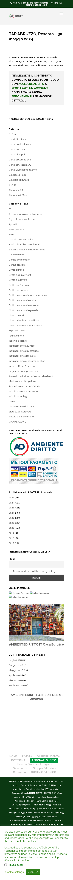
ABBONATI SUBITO (44, 760)
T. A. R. (12, 185)
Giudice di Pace (18, 175)
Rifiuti (12, 401)
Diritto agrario (16, 269)
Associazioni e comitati (21, 239)
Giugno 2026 (16, 665)
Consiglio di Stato (18, 139)
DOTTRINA (18, 760)
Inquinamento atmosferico (24, 351)
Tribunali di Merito (19, 195)
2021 (11, 523)
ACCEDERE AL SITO (31, 84)
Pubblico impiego (18, 396)
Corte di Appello (18, 154)
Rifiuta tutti (15, 864)
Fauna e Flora (16, 335)
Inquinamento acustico (22, 345)
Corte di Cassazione (20, 159)
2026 (11, 497)
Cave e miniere (17, 254)
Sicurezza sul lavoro (20, 411)
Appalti (13, 224)
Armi (11, 234)
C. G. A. (12, 134)
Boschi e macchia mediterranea (27, 249)
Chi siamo (19, 772)
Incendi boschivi (18, 340)
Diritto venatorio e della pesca (26, 325)
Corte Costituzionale (20, 144)
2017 (11, 543)
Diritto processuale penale (23, 310)
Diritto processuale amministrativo (28, 295)
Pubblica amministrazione (23, 391)
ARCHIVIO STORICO (43, 772)
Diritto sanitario (17, 315)
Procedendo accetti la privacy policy (34, 571)
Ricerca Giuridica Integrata (34, 764)
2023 (11, 512)
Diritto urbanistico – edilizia (24, 320)
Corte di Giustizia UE (20, 164)
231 (11, 209)
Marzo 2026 (15, 680)
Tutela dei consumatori (22, 416)
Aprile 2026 (15, 675)
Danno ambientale (19, 259)
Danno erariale (17, 265)
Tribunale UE (16, 190)
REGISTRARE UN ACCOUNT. (30, 88)
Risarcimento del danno (22, 406)
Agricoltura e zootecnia (22, 219)
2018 (11, 538)
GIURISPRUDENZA (48, 756)
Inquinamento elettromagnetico (27, 361)
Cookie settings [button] (14, 871)
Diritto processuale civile (22, 300)
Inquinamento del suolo (22, 356)
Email (12, 559)
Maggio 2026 (16, 670)
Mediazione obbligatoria (22, 381)
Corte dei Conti (17, 149)
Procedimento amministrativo (25, 386)
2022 (11, 517)
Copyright (16, 793)
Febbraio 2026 (17, 685)
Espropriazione (17, 330)
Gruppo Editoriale (44, 768)
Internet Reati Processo (22, 366)
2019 (11, 533)
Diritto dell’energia (19, 285)
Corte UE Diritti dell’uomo (23, 169)
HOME (13, 756)
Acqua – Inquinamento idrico (25, 214)
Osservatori (20, 768)
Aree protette (16, 229)
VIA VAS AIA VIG (17, 421)
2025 (11, 502)
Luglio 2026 (15, 660)
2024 (11, 507)
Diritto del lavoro (18, 280)
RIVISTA (27, 756)
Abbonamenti (22, 96)
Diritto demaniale (18, 290)
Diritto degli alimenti (20, 275)
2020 (11, 528)
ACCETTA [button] (33, 872)
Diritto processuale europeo (24, 305)
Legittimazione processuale (24, 371)
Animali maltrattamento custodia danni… (31, 376)
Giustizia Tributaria (19, 180)
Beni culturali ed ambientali (24, 244)
